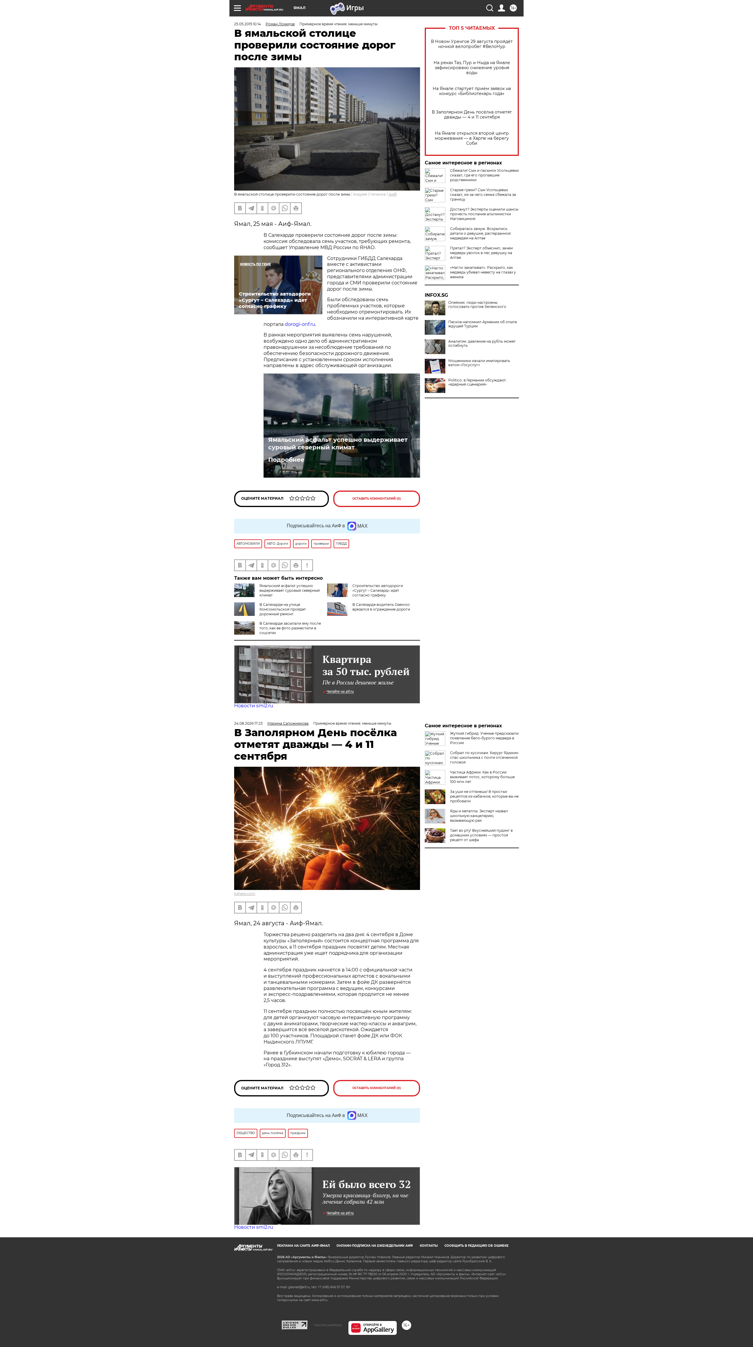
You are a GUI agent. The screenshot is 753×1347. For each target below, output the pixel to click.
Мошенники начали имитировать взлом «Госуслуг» (479, 363)
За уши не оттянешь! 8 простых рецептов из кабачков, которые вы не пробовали (484, 796)
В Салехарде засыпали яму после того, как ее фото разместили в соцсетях (290, 628)
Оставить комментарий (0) (376, 499)
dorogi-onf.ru (300, 324)
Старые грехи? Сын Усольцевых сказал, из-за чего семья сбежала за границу (483, 194)
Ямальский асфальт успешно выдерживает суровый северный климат (338, 443)
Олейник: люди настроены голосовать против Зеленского (477, 305)
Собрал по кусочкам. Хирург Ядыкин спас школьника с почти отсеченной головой (484, 757)
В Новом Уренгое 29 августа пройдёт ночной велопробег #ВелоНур (472, 44)
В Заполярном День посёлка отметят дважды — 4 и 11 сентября (472, 115)
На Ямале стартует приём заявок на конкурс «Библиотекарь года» (472, 91)
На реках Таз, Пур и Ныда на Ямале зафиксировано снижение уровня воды (472, 67)
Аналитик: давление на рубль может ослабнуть (482, 343)
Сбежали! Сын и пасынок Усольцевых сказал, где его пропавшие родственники (484, 175)
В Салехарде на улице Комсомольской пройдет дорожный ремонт (282, 609)
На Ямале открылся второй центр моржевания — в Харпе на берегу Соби (472, 138)
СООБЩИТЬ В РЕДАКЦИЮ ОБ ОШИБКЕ (476, 1246)
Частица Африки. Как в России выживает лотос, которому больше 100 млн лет (482, 777)
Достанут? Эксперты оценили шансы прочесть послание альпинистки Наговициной (484, 214)
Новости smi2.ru (253, 705)
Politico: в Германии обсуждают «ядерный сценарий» (477, 382)
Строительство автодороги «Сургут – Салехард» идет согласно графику (377, 590)
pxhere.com (244, 893)
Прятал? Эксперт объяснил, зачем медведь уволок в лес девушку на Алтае (481, 253)
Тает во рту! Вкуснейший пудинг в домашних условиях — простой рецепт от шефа (481, 835)
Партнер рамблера (328, 1325)
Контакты (429, 1246)
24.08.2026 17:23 (248, 723)
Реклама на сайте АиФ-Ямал (303, 1246)
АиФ (393, 194)
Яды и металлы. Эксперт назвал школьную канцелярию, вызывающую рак (479, 816)
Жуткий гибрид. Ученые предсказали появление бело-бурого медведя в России (484, 738)
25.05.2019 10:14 (247, 24)
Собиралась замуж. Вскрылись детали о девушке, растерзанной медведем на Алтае (480, 233)
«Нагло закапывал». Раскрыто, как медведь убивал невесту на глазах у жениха (483, 272)
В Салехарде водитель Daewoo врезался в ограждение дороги (381, 606)
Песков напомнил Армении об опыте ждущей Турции (482, 324)
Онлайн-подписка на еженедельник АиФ (374, 1246)
